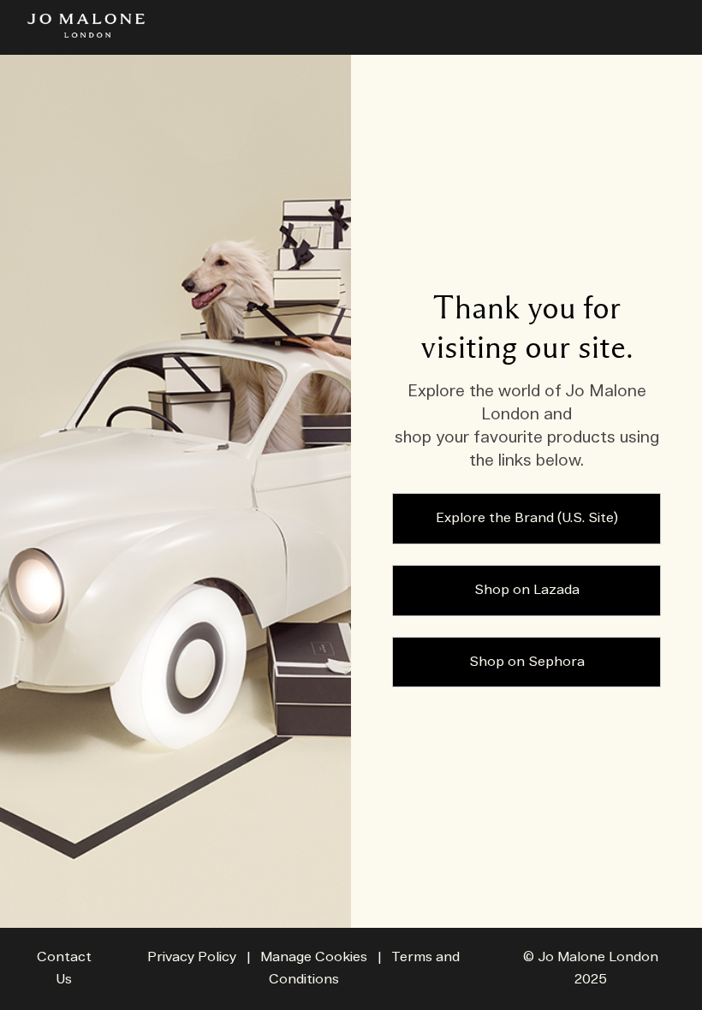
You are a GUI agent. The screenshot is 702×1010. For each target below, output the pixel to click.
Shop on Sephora (527, 662)
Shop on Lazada (527, 590)
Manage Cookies (313, 957)
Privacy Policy (191, 957)
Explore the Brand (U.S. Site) (527, 518)
